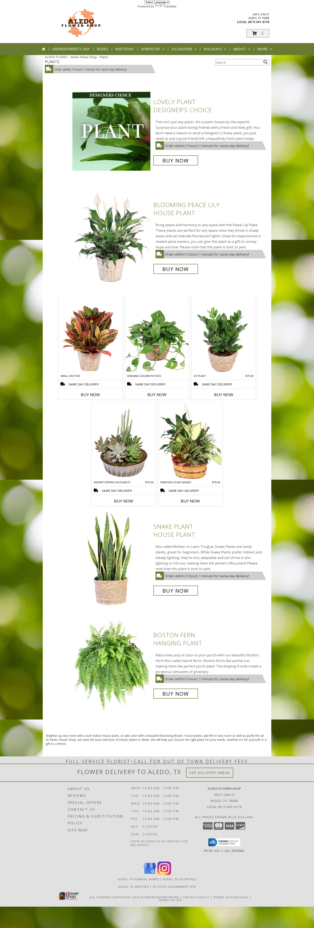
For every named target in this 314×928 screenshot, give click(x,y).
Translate (169, 6)
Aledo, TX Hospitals (179, 879)
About (239, 49)
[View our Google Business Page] (150, 874)
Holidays (213, 49)
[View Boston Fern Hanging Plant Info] (111, 664)
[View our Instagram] (164, 874)
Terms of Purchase (231, 897)
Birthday (124, 49)
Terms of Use (170, 900)
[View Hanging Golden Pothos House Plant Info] (157, 335)
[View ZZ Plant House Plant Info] (224, 335)
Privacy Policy (196, 897)
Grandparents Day (71, 49)
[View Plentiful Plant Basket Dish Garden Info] (190, 441)
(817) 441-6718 (258, 22)
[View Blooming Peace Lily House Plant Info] (111, 237)
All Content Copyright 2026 (115, 897)
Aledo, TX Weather (133, 887)
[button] (258, 33)
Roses (102, 49)
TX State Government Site (174, 887)
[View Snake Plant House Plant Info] (111, 559)
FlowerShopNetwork (160, 897)
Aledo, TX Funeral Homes (138, 879)
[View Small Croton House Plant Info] (90, 335)
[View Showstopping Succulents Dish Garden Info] (124, 441)
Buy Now (176, 160)
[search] (265, 62)
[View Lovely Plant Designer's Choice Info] (111, 131)
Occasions (182, 49)
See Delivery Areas (209, 772)
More (262, 49)
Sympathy (150, 49)
